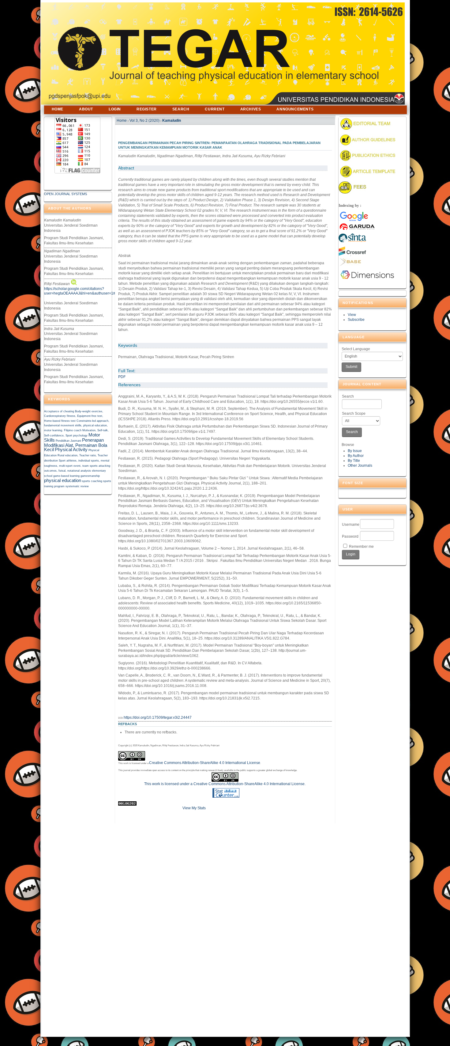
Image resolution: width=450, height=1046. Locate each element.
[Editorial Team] (367, 130)
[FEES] (352, 192)
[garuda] (369, 221)
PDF (122, 377)
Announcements (294, 109)
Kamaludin (171, 120)
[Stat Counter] (225, 796)
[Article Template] (367, 178)
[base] (350, 265)
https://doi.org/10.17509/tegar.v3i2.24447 (158, 717)
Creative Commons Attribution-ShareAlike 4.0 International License (204, 763)
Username (350, 524)
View (352, 315)
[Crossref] (352, 254)
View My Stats (194, 808)
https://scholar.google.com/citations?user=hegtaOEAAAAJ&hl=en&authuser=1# (79, 291)
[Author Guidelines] (367, 146)
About (86, 109)
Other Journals (360, 465)
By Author (356, 456)
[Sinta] (353, 242)
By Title (354, 460)
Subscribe (356, 319)
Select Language (356, 349)
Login (115, 109)
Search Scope (354, 413)
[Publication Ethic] (367, 161)
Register (147, 109)
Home (57, 109)
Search (348, 396)
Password (350, 536)
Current (214, 109)
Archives (250, 109)
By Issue (355, 451)
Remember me (361, 546)
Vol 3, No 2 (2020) (144, 120)
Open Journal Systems (65, 194)
